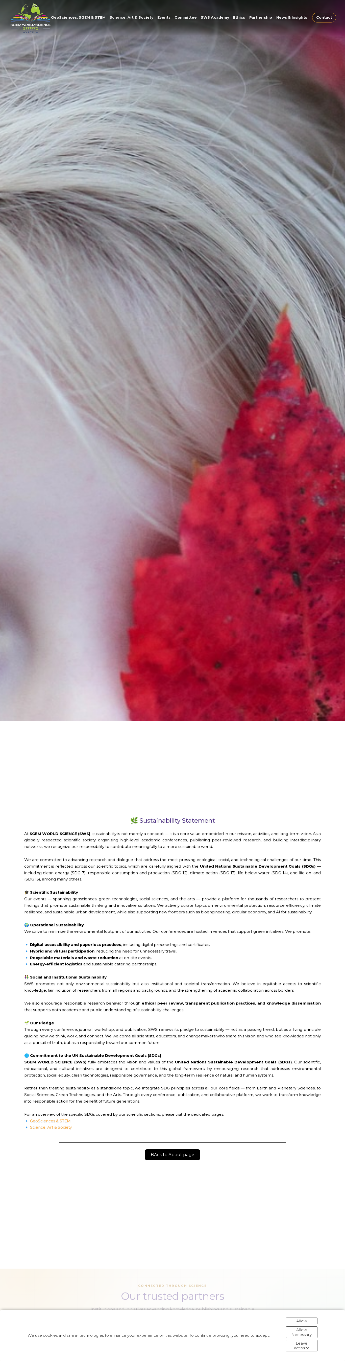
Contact (324, 17)
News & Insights (291, 17)
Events (163, 17)
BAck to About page (172, 1154)
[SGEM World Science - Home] (30, 18)
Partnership (260, 17)
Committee (186, 17)
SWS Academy (215, 17)
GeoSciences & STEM (50, 1120)
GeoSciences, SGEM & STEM (78, 17)
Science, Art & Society (131, 17)
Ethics (239, 17)
